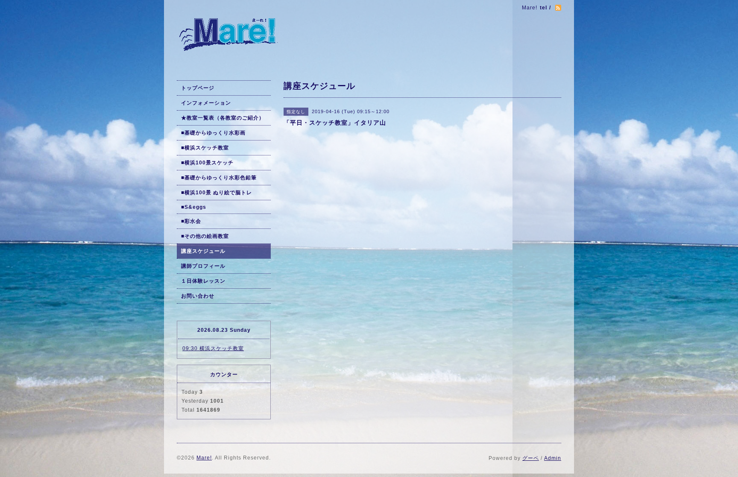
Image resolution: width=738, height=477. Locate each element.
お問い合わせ (197, 296)
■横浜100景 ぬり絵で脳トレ (216, 193)
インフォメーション (206, 103)
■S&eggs (193, 207)
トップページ (197, 88)
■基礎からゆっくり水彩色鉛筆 (219, 178)
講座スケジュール (203, 251)
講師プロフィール (203, 266)
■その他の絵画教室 (205, 236)
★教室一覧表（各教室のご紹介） (222, 118)
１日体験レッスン (203, 281)
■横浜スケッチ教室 (205, 148)
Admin (552, 458)
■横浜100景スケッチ (207, 163)
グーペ (530, 458)
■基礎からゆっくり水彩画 (213, 133)
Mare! (204, 458)
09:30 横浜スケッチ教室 (213, 348)
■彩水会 (191, 221)
